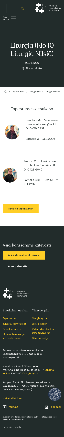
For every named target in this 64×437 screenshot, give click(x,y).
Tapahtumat (9, 318)
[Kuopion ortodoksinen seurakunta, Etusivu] (48, 9)
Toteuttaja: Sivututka (12, 427)
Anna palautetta (18, 266)
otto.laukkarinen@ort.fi (39, 165)
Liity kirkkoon (39, 323)
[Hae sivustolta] (22, 8)
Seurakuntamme (12, 329)
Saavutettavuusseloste (13, 419)
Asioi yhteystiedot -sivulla (24, 255)
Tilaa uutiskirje (40, 338)
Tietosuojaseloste (48, 417)
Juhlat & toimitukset (14, 323)
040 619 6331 (35, 128)
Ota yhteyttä (39, 318)
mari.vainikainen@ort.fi (41, 124)
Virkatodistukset (12, 398)
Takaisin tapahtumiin (20, 208)
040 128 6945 (33, 169)
